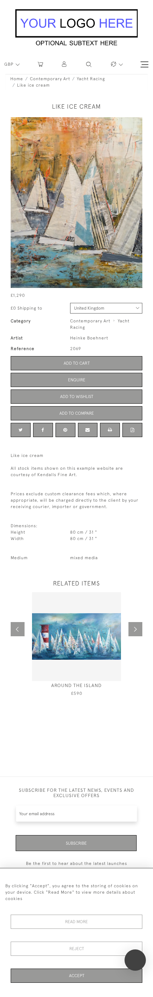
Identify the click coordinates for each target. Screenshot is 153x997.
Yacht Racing (91, 78)
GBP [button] (9, 64)
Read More (76, 921)
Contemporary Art (50, 78)
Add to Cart (77, 363)
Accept (76, 975)
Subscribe (76, 843)
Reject (76, 948)
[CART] (40, 64)
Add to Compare (76, 413)
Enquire (76, 379)
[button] (64, 64)
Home (16, 78)
